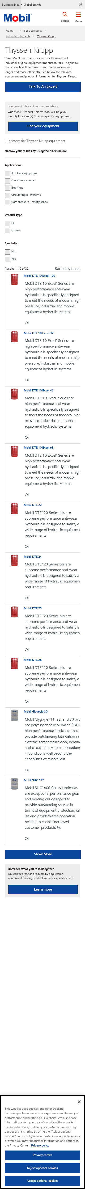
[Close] (79, 1102)
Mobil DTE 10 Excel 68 (38, 448)
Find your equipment (43, 126)
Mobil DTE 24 (33, 557)
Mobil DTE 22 (33, 505)
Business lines (10, 5)
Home (9, 31)
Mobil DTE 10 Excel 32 (38, 333)
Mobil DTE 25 (33, 608)
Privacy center (42, 1155)
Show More (43, 854)
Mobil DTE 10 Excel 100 (39, 276)
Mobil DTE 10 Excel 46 (38, 390)
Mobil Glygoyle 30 (35, 711)
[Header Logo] (18, 17)
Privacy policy (40, 1145)
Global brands (32, 5)
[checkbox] (7, 173)
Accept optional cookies (43, 1181)
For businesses (33, 31)
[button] (78, 16)
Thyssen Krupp (46, 36)
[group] (40, 173)
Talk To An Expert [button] (43, 86)
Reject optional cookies (42, 1168)
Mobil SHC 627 (34, 780)
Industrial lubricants (18, 36)
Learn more (43, 889)
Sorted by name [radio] (67, 268)
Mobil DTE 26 (33, 660)
